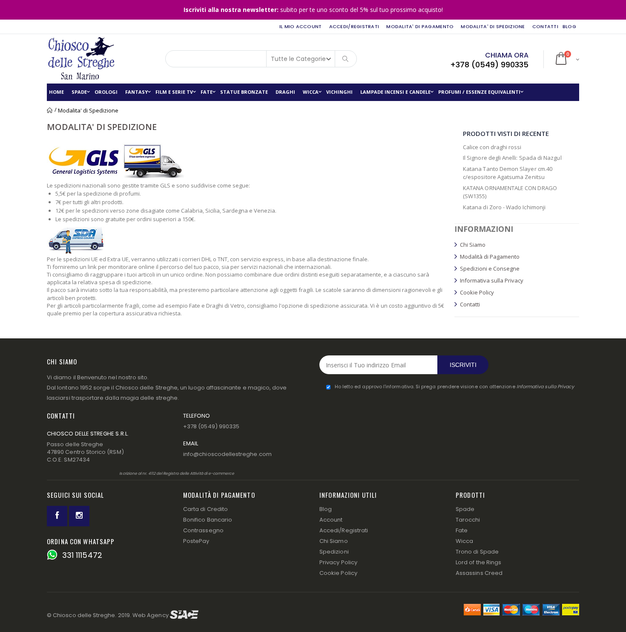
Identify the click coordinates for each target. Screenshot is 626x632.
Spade (79, 92)
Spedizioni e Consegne (490, 268)
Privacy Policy (338, 562)
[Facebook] (57, 516)
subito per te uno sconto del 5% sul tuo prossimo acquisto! (313, 10)
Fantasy (136, 92)
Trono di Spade (477, 552)
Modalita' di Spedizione (493, 26)
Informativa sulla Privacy (491, 280)
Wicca (311, 92)
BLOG (569, 26)
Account (330, 520)
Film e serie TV (174, 92)
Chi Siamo (472, 244)
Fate (206, 92)
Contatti (545, 26)
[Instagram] (79, 516)
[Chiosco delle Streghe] (76, 58)
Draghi (285, 92)
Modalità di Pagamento (490, 256)
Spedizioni (334, 552)
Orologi (106, 92)
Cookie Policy (477, 292)
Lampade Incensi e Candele (395, 92)
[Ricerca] (345, 59)
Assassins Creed (479, 573)
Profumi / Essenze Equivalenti (479, 92)
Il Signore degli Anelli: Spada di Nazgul (512, 158)
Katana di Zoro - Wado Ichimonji (504, 207)
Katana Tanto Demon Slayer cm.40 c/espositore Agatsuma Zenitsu (507, 173)
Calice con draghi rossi (492, 147)
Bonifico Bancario (207, 520)
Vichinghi (339, 92)
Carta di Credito (205, 509)
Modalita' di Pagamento (420, 26)
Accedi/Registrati (354, 26)
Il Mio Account (300, 26)
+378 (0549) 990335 (489, 64)
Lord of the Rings (478, 562)
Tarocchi (468, 520)
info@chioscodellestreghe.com (227, 454)
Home (50, 110)
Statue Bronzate (244, 92)
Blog (325, 509)
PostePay (196, 541)
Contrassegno (203, 530)
